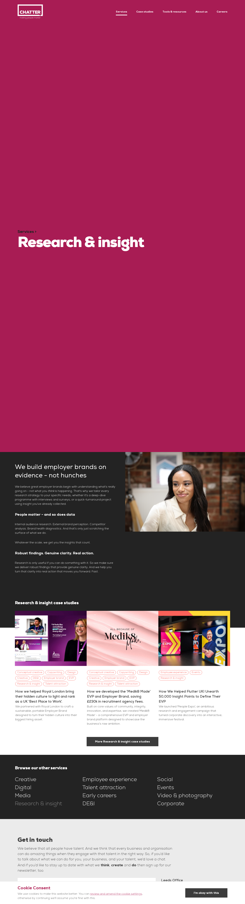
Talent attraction (104, 788)
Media (23, 796)
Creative (25, 780)
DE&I (89, 804)
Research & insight (38, 804)
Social (165, 780)
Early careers (99, 796)
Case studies (144, 11)
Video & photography (185, 796)
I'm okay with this (206, 893)
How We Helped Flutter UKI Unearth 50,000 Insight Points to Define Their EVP (190, 696)
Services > (27, 231)
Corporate (170, 804)
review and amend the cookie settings (116, 894)
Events (165, 788)
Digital (23, 788)
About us (201, 11)
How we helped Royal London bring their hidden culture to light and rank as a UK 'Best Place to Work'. (45, 696)
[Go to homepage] (30, 11)
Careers (222, 11)
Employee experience (110, 780)
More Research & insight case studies (122, 741)
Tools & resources (174, 11)
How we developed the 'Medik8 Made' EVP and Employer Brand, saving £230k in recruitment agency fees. (118, 696)
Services (121, 11)
